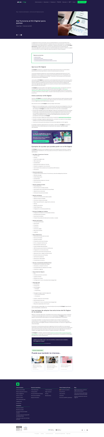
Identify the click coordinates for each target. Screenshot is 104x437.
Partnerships (18, 403)
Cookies (42, 433)
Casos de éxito (62, 393)
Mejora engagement (20, 393)
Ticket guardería (34, 391)
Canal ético (61, 395)
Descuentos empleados (35, 395)
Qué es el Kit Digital (37, 57)
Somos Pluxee (62, 391)
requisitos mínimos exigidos (41, 99)
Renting (46, 393)
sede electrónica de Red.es (65, 117)
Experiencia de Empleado (24, 11)
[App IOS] (58, 430)
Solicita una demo (19, 397)
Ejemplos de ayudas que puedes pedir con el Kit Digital (43, 59)
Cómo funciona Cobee (20, 389)
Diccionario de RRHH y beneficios (65, 397)
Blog (17, 11)
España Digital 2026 (55, 87)
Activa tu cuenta (19, 395)
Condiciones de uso (49, 433)
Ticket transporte (48, 389)
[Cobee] (21, 2)
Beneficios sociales (20, 409)
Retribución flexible (19, 407)
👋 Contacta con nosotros (64, 389)
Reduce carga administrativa (21, 391)
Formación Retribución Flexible (37, 393)
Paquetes (59, 2)
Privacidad (37, 433)
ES (70, 2)
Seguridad (68, 433)
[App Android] (51, 430)
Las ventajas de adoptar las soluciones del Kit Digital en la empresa (45, 60)
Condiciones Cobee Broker (60, 433)
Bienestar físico (48, 395)
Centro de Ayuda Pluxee (20, 399)
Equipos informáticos (35, 397)
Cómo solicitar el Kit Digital (38, 58)
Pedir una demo (82, 2)
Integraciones (19, 401)
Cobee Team (19, 26)
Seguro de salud (48, 391)
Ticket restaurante (34, 389)
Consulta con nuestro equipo (39, 343)
